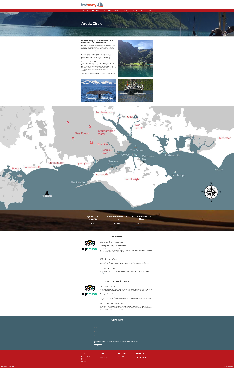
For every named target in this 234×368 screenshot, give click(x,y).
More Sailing (95, 10)
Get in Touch (117, 223)
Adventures (126, 10)
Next (103, 273)
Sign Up (92, 223)
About (143, 10)
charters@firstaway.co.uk (124, 356)
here (101, 75)
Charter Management (114, 10)
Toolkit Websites (230, 366)
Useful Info (135, 10)
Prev (101, 273)
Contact (149, 10)
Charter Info (85, 10)
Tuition (103, 10)
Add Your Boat (141, 223)
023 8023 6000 (104, 357)
